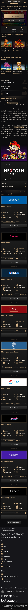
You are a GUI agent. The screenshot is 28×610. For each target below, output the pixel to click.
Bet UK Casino (6, 279)
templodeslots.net (14, 608)
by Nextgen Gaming (17, 9)
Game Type (4, 92)
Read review (21, 30)
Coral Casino (6, 206)
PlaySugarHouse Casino (10, 352)
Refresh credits (14, 30)
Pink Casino (5, 243)
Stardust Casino (7, 425)
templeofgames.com (21, 605)
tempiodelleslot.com (19, 606)
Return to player (5, 86)
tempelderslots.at (10, 605)
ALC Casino (5, 388)
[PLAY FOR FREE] (6, 43)
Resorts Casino (7, 316)
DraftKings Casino (8, 498)
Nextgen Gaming (12, 103)
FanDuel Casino (7, 461)
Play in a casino (19, 127)
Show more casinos (14, 522)
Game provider (5, 80)
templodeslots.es (8, 606)
